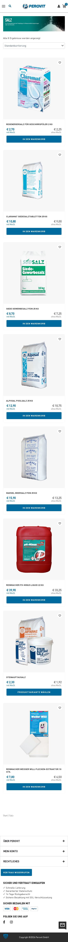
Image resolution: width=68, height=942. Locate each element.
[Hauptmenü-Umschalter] (4, 6)
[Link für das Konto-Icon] (58, 6)
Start (5, 815)
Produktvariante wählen (34, 692)
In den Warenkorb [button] (34, 139)
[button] (5, 936)
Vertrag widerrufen (16, 872)
